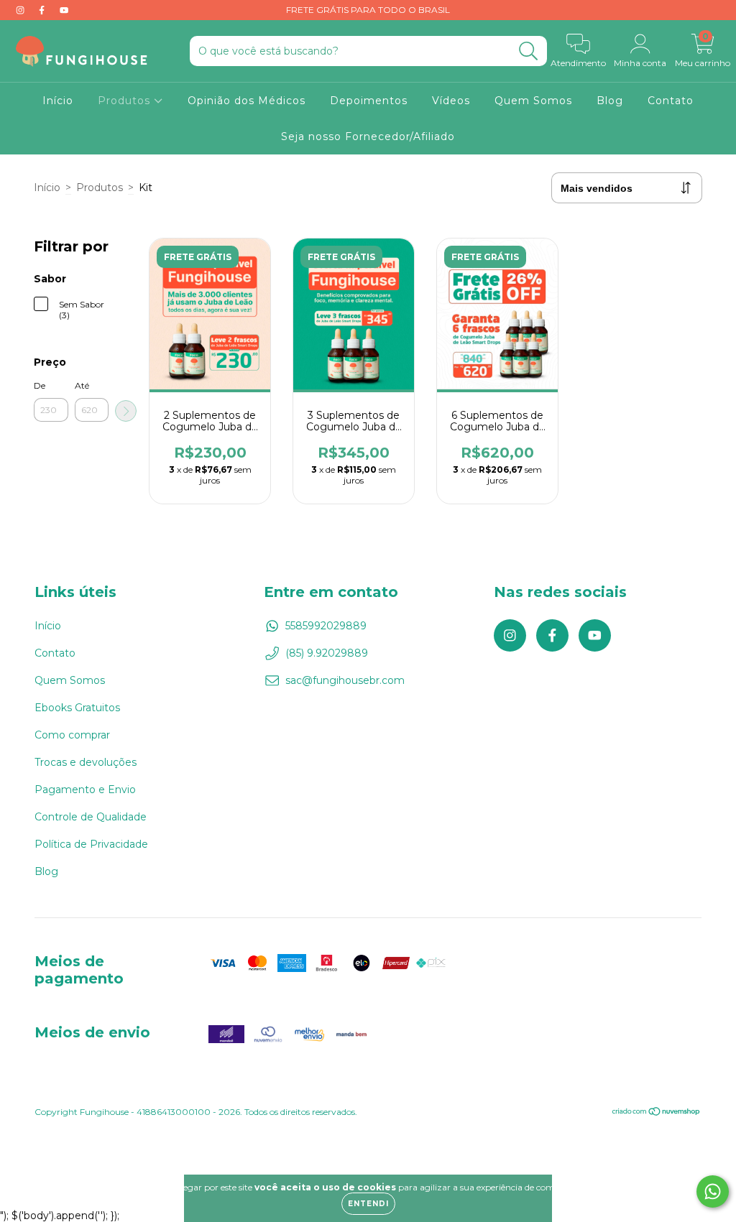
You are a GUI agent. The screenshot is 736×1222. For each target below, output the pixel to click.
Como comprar (72, 734)
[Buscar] (529, 51)
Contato (671, 100)
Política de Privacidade (91, 844)
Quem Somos (533, 100)
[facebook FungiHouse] (43, 10)
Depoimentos (369, 100)
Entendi (368, 1203)
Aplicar (126, 411)
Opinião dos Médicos (246, 100)
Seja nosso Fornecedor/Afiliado (368, 136)
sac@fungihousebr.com (345, 680)
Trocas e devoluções (85, 762)
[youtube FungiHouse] (64, 10)
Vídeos (451, 100)
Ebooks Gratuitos (77, 707)
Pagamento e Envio (85, 789)
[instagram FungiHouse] (21, 10)
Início (57, 100)
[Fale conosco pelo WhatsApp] (712, 1191)
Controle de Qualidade (90, 816)
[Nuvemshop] (657, 1113)
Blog (610, 100)
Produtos (126, 100)
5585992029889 (326, 625)
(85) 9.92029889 (326, 653)
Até (82, 385)
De (39, 385)
